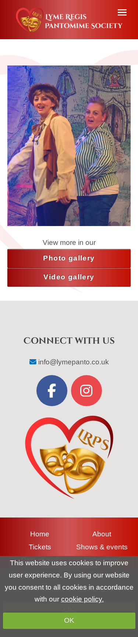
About (101, 534)
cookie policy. (82, 599)
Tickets (40, 547)
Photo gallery (69, 258)
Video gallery (68, 277)
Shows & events (102, 547)
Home (39, 534)
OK (69, 620)
